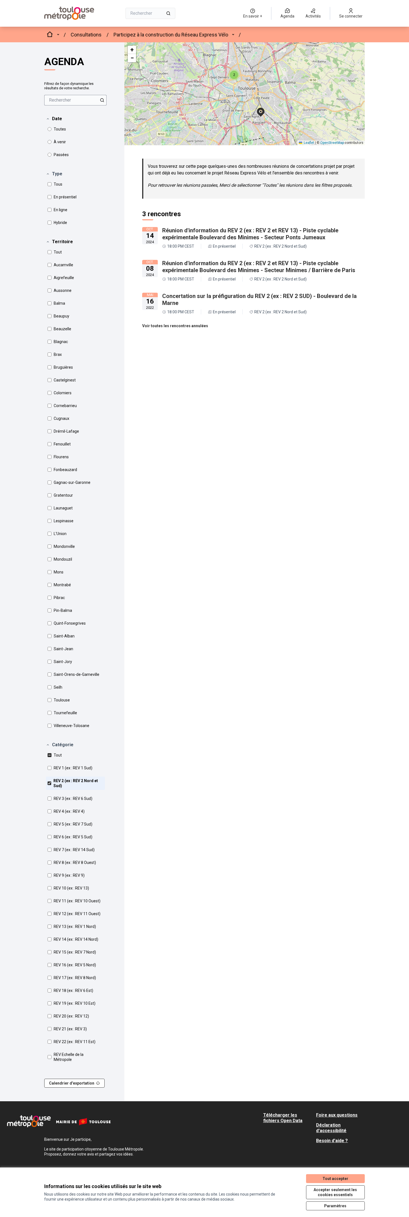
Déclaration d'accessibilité (331, 1127)
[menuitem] (75, 100)
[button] (54, 118)
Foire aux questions (337, 1115)
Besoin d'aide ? (332, 1140)
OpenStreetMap (332, 143)
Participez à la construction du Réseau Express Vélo (171, 35)
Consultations (86, 35)
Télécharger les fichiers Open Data (282, 1117)
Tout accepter (335, 1178)
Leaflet (308, 143)
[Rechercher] (168, 13)
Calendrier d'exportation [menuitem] (71, 1083)
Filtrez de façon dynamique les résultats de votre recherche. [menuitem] (68, 86)
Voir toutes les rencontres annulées (175, 326)
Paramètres (335, 1206)
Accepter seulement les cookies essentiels (335, 1192)
